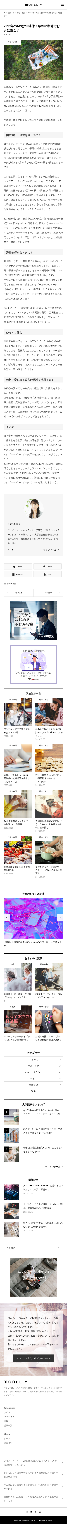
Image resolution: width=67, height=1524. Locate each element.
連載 (6, 1421)
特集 (33, 1090)
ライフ (33, 1078)
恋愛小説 (33, 1084)
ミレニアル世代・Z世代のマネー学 (33, 1358)
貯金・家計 (11, 583)
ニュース (33, 1059)
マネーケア (33, 1065)
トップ (7, 1438)
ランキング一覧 (52, 1166)
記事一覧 (8, 1425)
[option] (33, 922)
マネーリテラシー (33, 1072)
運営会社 (8, 1442)
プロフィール (49, 549)
